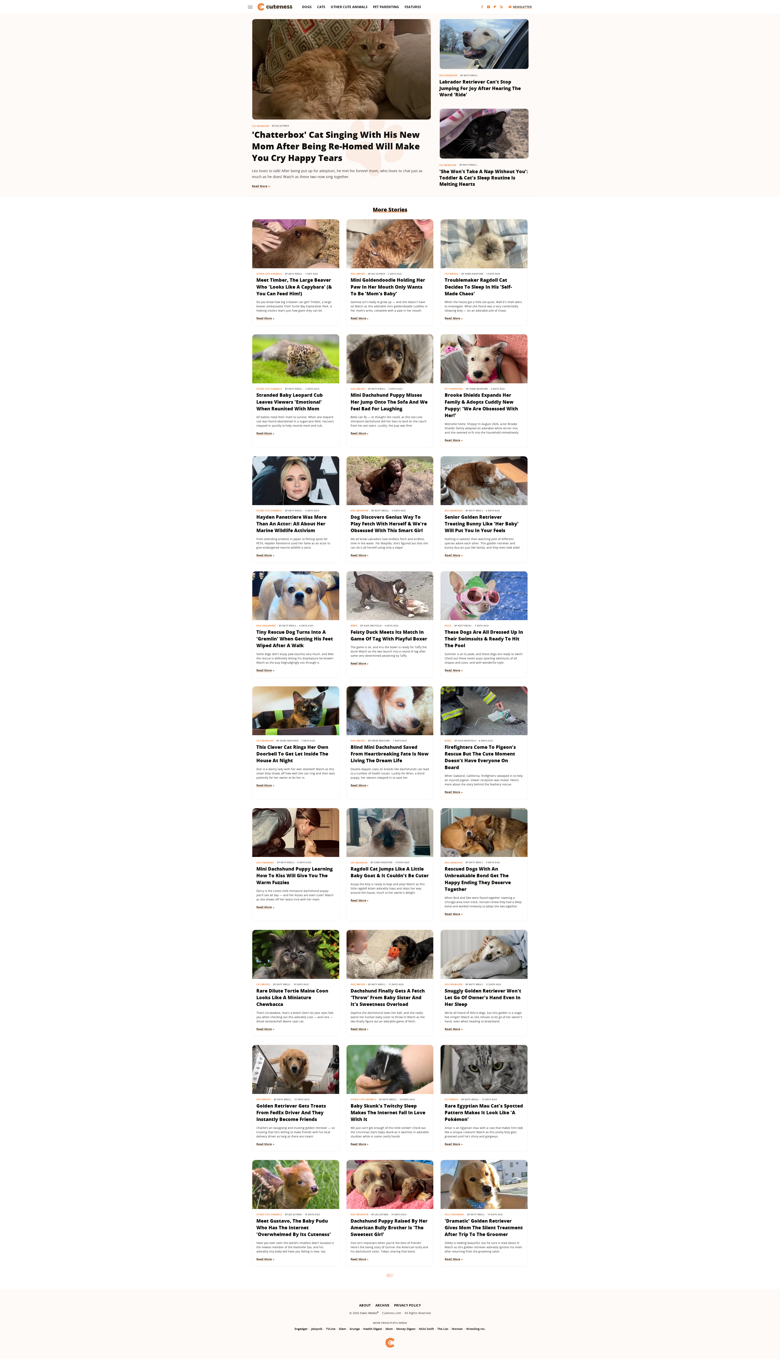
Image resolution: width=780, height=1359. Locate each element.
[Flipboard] (495, 7)
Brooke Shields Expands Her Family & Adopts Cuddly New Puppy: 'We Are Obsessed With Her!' (481, 405)
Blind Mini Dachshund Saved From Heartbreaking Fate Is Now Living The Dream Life (390, 754)
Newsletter (522, 7)
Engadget (301, 1329)
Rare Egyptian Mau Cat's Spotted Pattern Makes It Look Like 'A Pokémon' (484, 1112)
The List (442, 1329)
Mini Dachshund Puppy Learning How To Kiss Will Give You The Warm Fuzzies (294, 875)
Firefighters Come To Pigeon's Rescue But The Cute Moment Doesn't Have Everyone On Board (480, 757)
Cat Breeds (451, 273)
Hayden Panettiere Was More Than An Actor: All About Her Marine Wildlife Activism (291, 524)
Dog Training (265, 862)
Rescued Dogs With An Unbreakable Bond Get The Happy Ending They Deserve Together (478, 878)
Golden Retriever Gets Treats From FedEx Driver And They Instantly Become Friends (291, 1112)
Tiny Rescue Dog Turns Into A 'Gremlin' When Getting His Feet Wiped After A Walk (294, 639)
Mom (389, 1329)
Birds (354, 625)
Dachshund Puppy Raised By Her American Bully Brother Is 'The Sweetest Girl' (389, 1228)
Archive (382, 1305)
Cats (321, 7)
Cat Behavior (260, 125)
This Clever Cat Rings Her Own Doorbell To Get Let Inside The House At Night (292, 754)
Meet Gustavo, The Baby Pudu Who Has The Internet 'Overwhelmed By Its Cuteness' (293, 1228)
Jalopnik (317, 1329)
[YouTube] (488, 7)
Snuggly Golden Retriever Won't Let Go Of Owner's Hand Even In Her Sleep (483, 997)
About (365, 1305)
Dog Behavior (448, 75)
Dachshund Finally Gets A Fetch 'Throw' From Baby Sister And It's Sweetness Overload (388, 997)
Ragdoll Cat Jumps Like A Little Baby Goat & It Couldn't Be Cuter (390, 872)
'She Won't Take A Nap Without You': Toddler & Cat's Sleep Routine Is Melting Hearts (483, 177)
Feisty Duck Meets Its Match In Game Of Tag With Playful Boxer (389, 635)
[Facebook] (482, 7)
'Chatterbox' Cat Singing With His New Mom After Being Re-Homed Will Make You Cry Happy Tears (336, 146)
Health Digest (372, 1329)
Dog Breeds (358, 273)
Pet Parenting (386, 7)
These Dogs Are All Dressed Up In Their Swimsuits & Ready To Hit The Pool (484, 639)
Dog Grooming (266, 625)
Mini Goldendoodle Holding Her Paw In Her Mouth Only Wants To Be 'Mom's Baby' (388, 287)
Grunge (355, 1329)
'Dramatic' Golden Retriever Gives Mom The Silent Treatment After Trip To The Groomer (484, 1228)
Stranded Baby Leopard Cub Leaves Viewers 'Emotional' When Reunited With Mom (289, 402)
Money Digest (405, 1329)
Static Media (368, 1313)
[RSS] (501, 7)
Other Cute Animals (349, 7)
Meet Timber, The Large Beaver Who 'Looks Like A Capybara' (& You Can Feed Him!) (294, 287)
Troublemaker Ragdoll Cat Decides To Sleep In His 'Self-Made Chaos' (478, 287)
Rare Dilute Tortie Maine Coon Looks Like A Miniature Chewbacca (292, 997)
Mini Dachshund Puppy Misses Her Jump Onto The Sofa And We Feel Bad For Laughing (389, 402)
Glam (342, 1329)
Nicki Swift (426, 1329)
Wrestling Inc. (475, 1329)
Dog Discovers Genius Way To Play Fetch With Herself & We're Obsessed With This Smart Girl (389, 524)
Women (457, 1329)
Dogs (307, 7)
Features (413, 7)
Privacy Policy (407, 1305)
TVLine (330, 1329)
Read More (260, 186)
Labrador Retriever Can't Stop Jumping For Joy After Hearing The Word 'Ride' (480, 88)
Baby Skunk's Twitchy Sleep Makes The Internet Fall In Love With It (388, 1112)
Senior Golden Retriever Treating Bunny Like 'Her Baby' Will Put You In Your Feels (482, 524)
